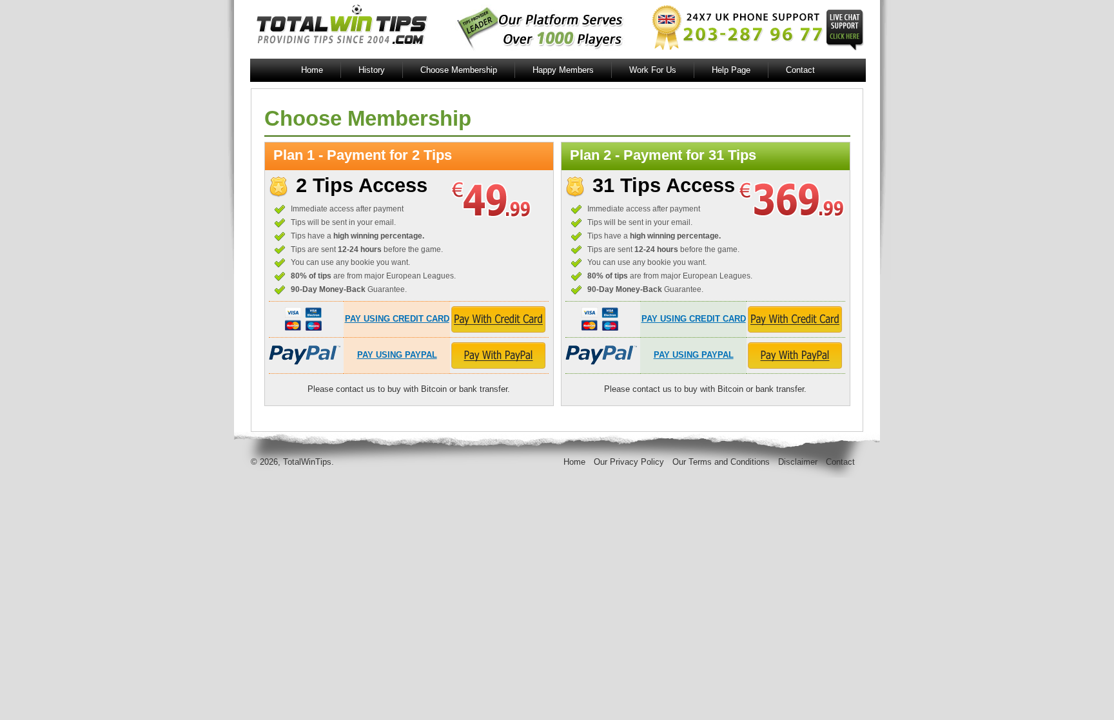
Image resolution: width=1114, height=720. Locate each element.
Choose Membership (458, 70)
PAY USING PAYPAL (397, 355)
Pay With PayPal (498, 355)
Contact (800, 70)
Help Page (731, 70)
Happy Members (563, 70)
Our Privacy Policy (629, 462)
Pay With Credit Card (498, 319)
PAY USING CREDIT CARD (397, 319)
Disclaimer (797, 462)
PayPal (305, 355)
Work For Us (652, 70)
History (371, 70)
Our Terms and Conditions (721, 462)
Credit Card (299, 319)
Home (312, 70)
